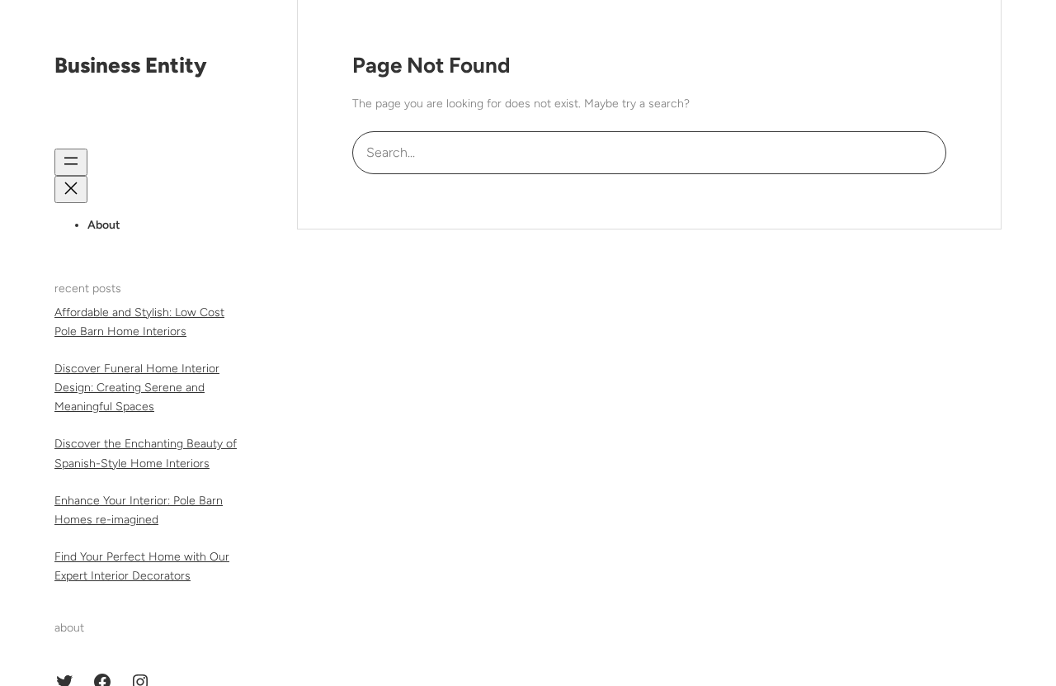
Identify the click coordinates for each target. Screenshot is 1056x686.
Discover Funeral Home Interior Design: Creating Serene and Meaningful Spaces (136, 388)
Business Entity (130, 65)
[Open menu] (70, 162)
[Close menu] (70, 189)
